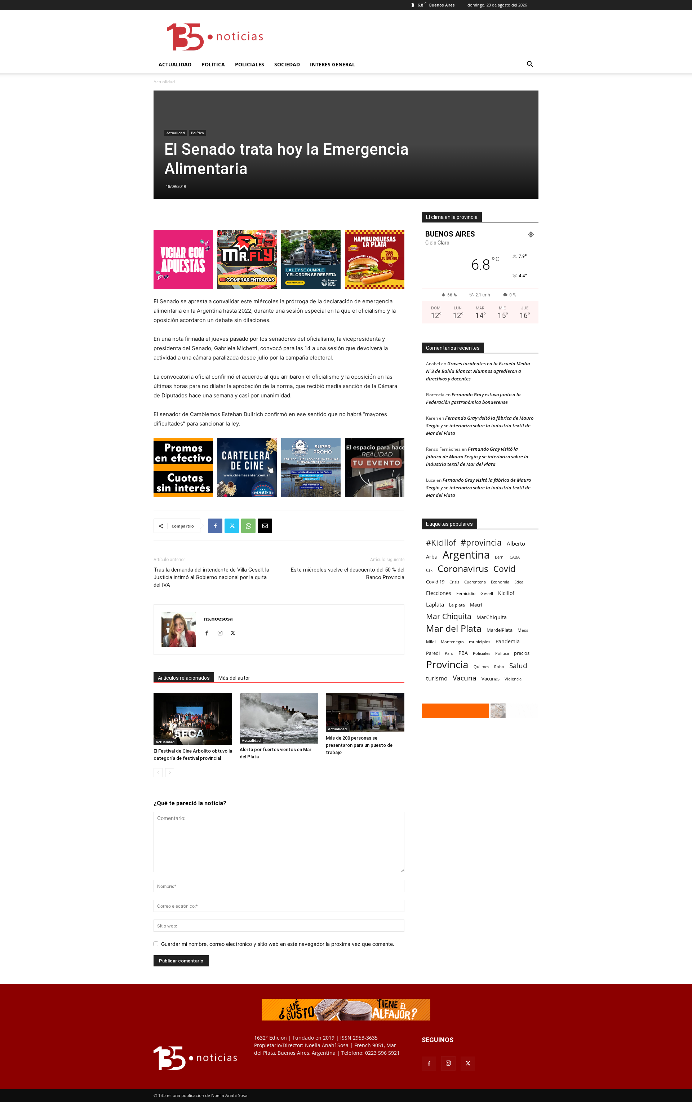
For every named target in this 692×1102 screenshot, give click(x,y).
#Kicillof (441, 542)
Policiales (249, 64)
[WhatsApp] (248, 526)
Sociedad (287, 64)
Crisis (454, 582)
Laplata (435, 604)
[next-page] (169, 772)
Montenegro (452, 641)
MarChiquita (491, 617)
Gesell (486, 593)
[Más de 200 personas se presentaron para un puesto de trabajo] (365, 712)
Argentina (466, 555)
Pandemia (508, 641)
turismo (437, 678)
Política (213, 64)
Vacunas (491, 678)
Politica (502, 653)
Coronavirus (463, 568)
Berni (500, 557)
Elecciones (438, 593)
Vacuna (464, 678)
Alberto (516, 543)
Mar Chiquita (448, 616)
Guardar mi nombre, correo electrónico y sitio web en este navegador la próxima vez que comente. (277, 944)
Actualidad (175, 64)
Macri (476, 604)
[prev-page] (158, 772)
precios (521, 653)
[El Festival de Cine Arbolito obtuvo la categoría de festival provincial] (193, 719)
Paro (449, 653)
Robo (499, 666)
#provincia (481, 542)
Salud (518, 666)
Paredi (433, 653)
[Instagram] (223, 633)
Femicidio (465, 593)
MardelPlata (500, 630)
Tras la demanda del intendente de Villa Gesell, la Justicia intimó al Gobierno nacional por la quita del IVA (211, 577)
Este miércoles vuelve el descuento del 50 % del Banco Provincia (347, 574)
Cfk (429, 570)
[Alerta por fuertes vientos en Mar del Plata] (279, 718)
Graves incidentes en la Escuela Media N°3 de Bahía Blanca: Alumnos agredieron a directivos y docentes (478, 371)
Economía (500, 582)
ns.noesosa (218, 618)
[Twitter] (232, 526)
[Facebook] (215, 526)
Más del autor (234, 678)
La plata (457, 605)
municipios (480, 641)
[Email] (265, 526)
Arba (432, 556)
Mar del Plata (454, 628)
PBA (463, 652)
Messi (523, 630)
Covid (504, 569)
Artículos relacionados (184, 678)
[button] (529, 65)
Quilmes (481, 666)
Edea (518, 582)
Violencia (513, 679)
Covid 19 (435, 581)
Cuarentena (475, 582)
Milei (431, 642)
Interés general (332, 64)
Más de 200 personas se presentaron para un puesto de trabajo (359, 745)
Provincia (447, 664)
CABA (515, 557)
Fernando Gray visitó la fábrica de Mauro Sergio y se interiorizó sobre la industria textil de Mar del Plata (479, 425)
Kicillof (506, 593)
